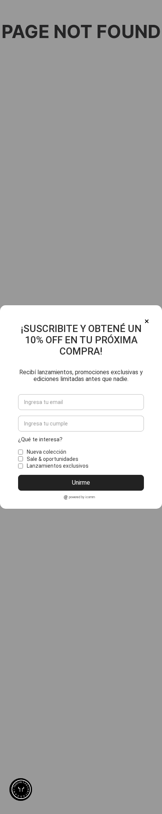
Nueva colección (46, 452)
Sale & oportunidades (52, 459)
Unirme (81, 482)
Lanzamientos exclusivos (58, 466)
